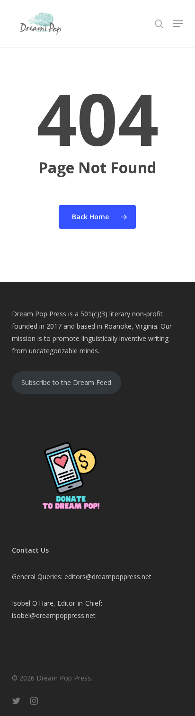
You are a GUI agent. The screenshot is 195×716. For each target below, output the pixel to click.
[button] (178, 23)
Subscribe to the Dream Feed (66, 382)
